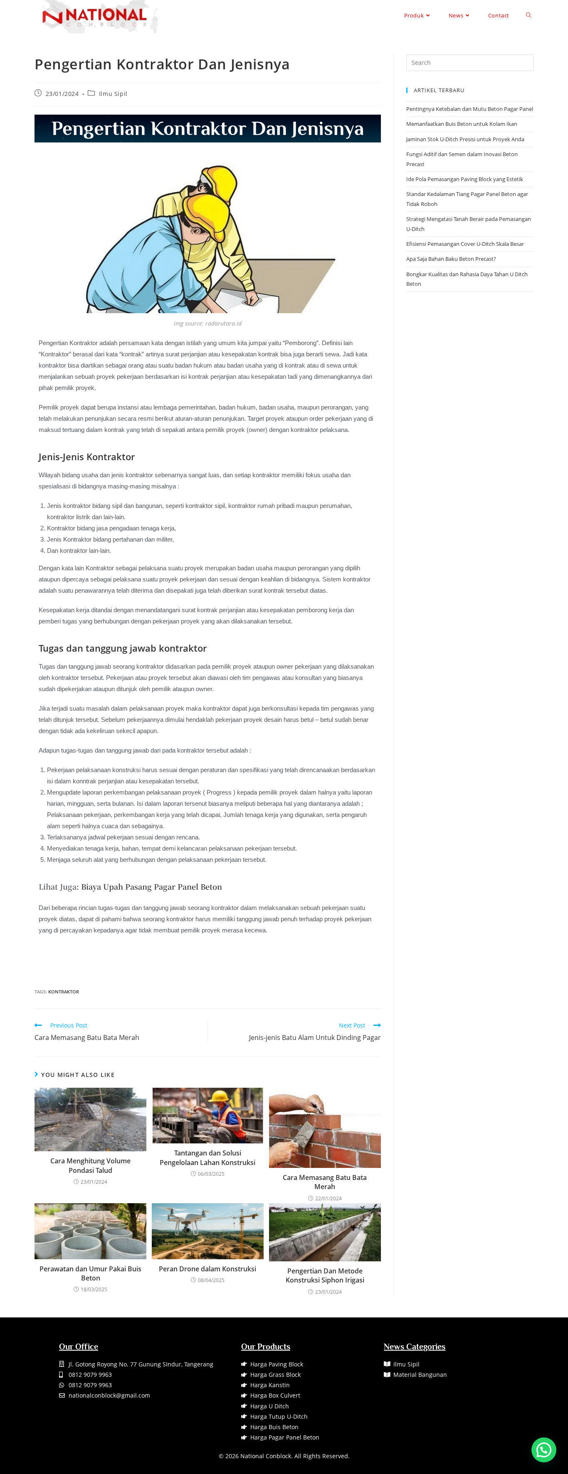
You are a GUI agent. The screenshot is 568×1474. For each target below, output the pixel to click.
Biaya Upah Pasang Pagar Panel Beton (151, 886)
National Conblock (265, 1456)
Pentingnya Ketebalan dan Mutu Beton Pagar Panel (469, 109)
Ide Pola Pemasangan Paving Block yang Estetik (464, 179)
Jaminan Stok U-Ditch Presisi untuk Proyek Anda (465, 139)
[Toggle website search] (529, 15)
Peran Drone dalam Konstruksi (207, 1268)
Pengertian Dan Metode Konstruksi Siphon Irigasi (325, 1275)
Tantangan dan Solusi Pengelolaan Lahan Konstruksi (207, 1157)
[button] (543, 1449)
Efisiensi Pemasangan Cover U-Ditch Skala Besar (465, 244)
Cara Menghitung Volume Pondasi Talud (90, 1165)
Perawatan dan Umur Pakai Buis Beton (90, 1273)
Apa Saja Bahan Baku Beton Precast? (451, 258)
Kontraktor (63, 991)
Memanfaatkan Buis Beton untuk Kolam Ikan (461, 124)
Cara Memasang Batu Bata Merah (325, 1182)
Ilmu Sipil (113, 94)
